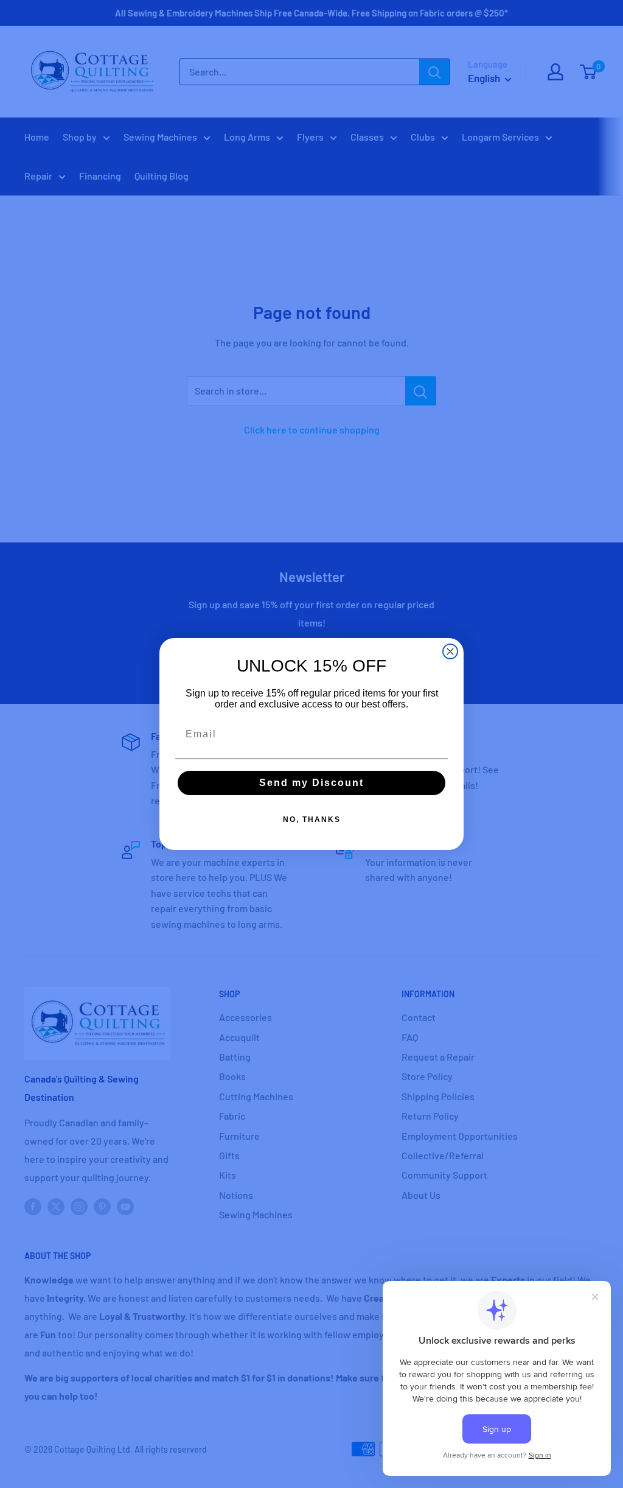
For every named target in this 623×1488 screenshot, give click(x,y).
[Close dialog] (450, 651)
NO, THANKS (312, 819)
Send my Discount (311, 782)
